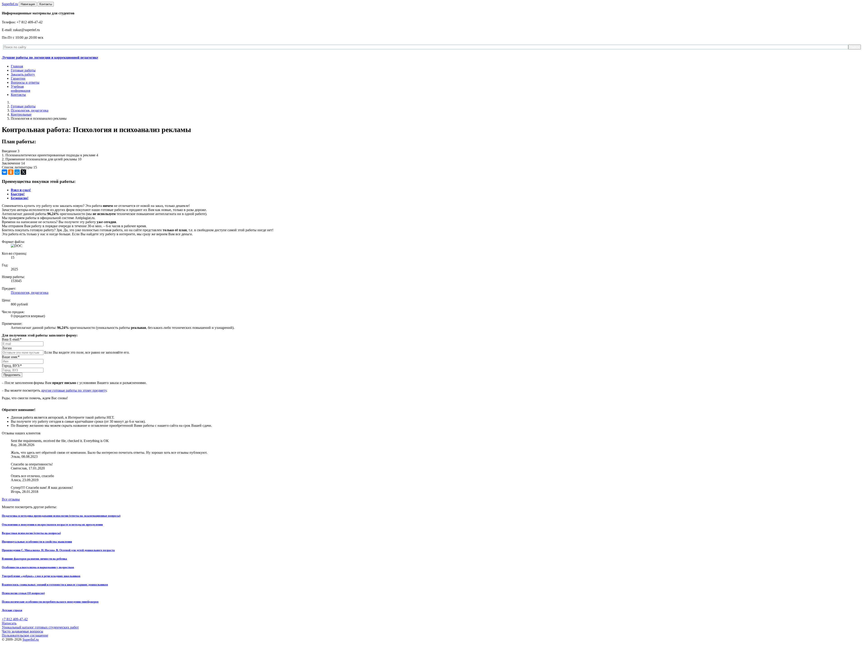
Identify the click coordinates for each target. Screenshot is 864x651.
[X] (23, 172)
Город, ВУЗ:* (12, 366)
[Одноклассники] (11, 172)
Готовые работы (23, 70)
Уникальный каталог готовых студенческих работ (40, 627)
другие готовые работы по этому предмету (73, 390)
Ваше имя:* (11, 357)
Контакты (18, 95)
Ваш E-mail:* (12, 339)
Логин (7, 348)
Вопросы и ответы (25, 82)
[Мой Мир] (17, 172)
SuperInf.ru (30, 639)
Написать (9, 623)
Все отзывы (11, 499)
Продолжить (12, 375)
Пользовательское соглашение (25, 635)
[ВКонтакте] (4, 172)
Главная (17, 66)
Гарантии (18, 78)
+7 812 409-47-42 (15, 619)
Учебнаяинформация (20, 88)
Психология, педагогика (29, 110)
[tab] (21, 190)
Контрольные (21, 114)
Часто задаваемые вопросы (22, 631)
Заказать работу (23, 74)
